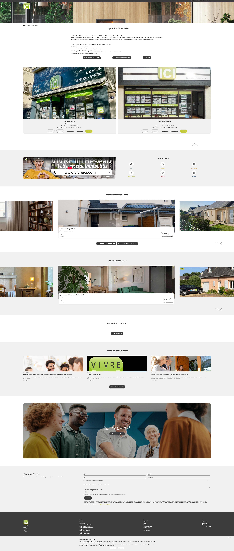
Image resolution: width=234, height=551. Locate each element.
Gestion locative (147, 527)
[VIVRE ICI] (26, 6)
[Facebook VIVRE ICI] (202, 526)
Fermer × (230, 538)
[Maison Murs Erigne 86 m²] (116, 216)
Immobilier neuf (147, 530)
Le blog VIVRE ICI (199, 0)
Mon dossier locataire (206, 524)
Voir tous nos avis (117, 333)
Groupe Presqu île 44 (84, 532)
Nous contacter (207, 0)
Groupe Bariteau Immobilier (85, 526)
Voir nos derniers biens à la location (127, 243)
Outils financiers (205, 521)
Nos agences (26, 0)
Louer (172, 6)
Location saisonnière (192, 6)
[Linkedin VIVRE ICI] (206, 526)
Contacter (51, 131)
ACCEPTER (121, 548)
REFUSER (113, 548)
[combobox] (147, 481)
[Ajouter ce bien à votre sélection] (51, 202)
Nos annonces (70, 131)
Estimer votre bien (203, 6)
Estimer (145, 524)
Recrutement (50, 0)
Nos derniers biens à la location (122, 57)
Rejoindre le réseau (43, 0)
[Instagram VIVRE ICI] (204, 526)
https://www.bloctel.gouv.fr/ (104, 504)
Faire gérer (177, 6)
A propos (81, 521)
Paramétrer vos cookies (110, 545)
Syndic (184, 6)
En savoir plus (102, 545)
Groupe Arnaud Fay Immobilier (86, 524)
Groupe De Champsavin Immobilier (86, 527)
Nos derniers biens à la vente (92, 57)
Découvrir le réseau (34, 0)
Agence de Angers (168, 302)
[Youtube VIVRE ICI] (209, 526)
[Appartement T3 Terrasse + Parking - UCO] (116, 282)
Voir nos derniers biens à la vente (107, 243)
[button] (69, 121)
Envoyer (88, 498)
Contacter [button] (61, 131)
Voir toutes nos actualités (118, 387)
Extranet (148, 57)
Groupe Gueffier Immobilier (85, 529)
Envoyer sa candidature (117, 433)
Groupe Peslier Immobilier (85, 530)
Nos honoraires (80, 131)
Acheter (168, 6)
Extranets (193, 0)
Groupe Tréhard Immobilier (85, 533)
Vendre (163, 6)
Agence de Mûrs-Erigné (167, 236)
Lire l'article (27, 380)
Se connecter (209, 5)
